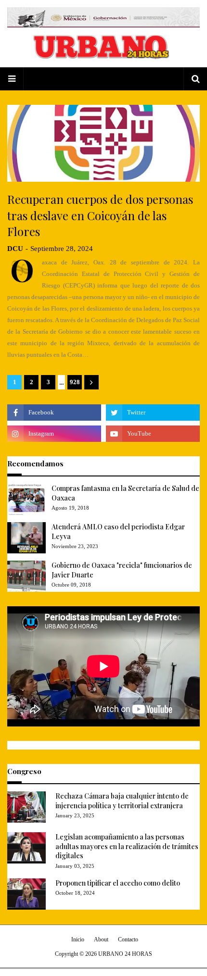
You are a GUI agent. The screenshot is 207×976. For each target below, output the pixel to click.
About (101, 939)
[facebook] (54, 412)
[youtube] (153, 433)
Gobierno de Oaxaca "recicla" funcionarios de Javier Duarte (122, 570)
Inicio (77, 939)
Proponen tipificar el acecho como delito (117, 883)
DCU (15, 248)
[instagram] (54, 433)
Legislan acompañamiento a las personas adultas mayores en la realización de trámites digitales (126, 846)
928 (75, 382)
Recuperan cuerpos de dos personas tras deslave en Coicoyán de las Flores (100, 215)
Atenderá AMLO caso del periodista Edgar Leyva (118, 531)
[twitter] (153, 412)
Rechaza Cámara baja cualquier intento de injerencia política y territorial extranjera (122, 800)
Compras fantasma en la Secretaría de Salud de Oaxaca (125, 493)
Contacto (128, 939)
